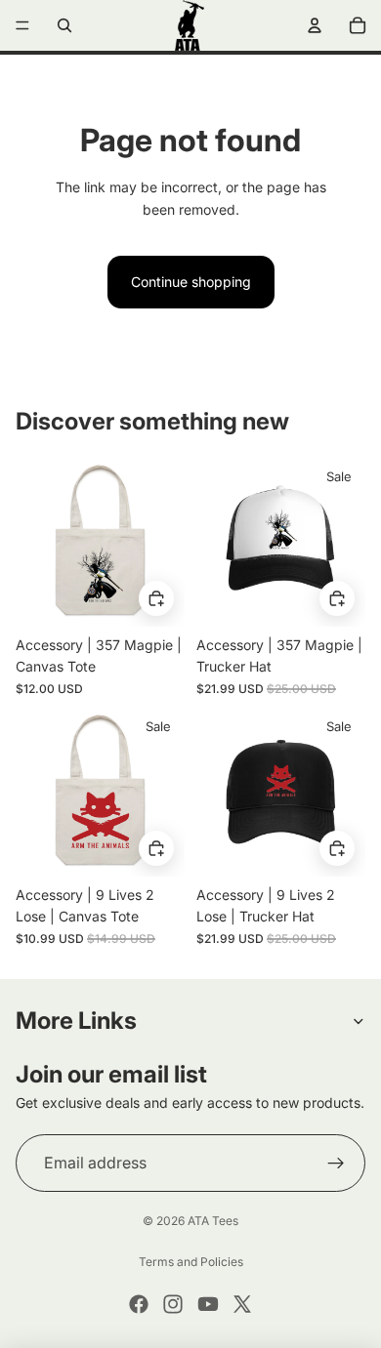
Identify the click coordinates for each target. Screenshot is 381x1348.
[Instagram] (173, 1304)
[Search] (64, 25)
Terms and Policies (191, 1261)
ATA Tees (213, 1220)
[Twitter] (242, 1304)
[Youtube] (208, 1304)
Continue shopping (191, 281)
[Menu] (22, 25)
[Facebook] (138, 1304)
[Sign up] (336, 1163)
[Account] (314, 25)
